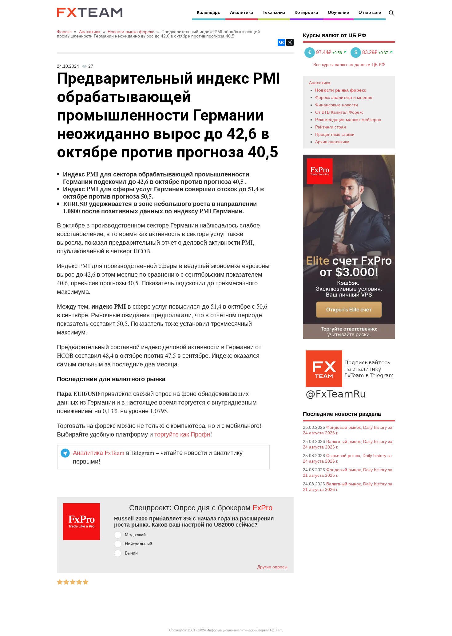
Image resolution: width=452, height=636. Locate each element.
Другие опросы (272, 566)
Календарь (208, 12)
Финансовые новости (336, 104)
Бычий (131, 553)
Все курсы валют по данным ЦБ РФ (349, 64)
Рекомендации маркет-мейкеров (348, 119)
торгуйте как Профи (182, 434)
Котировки (306, 12)
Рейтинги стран (330, 126)
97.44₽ (320, 52)
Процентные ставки (335, 134)
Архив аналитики (332, 141)
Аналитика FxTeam (99, 452)
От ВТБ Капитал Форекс (339, 112)
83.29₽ (367, 52)
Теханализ (274, 12)
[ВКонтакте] (281, 42)
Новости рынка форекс (340, 90)
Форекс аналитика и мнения (343, 97)
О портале (370, 12)
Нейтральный (138, 543)
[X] (290, 42)
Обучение (338, 12)
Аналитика (241, 12)
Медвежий (135, 534)
